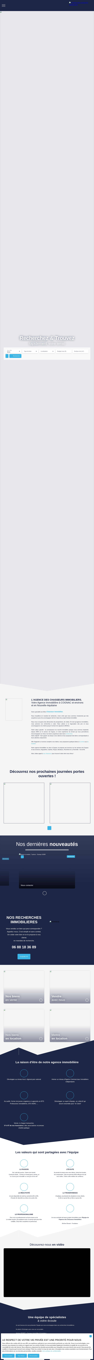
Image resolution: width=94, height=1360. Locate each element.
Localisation (44, 351)
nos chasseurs (47, 753)
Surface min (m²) (79, 351)
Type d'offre (9, 350)
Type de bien (27, 351)
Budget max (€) (61, 351)
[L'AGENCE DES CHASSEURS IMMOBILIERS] (80, 5)
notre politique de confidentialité (51, 1351)
